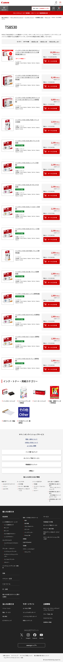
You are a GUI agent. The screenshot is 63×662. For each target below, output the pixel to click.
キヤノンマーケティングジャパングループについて (51, 609)
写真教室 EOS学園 (48, 522)
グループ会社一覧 (47, 614)
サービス (46, 517)
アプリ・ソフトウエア (28, 549)
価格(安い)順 (43, 41)
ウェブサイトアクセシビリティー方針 (13, 657)
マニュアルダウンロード (29, 612)
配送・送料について (31, 439)
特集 (3, 573)
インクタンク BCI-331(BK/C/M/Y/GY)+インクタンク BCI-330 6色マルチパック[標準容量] (27, 77)
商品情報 (5, 517)
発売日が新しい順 (53, 41)
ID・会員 (5, 589)
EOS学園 (20, 484)
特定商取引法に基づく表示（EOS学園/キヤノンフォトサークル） (55, 494)
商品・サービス (6, 612)
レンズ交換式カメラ (9, 525)
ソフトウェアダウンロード (30, 616)
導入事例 (4, 616)
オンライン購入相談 (23, 486)
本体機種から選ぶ (39, 17)
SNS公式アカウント (31, 630)
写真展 (35, 484)
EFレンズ (6, 530)
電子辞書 (27, 523)
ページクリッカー (29, 532)
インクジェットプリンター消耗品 (10, 566)
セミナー (36, 490)
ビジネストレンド (7, 620)
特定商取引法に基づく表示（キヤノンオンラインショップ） (55, 486)
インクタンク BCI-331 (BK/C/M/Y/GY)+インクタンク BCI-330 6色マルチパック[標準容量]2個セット (27, 52)
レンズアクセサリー (9, 536)
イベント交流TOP (37, 481)
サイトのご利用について (26, 655)
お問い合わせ (6, 655)
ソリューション (6, 608)
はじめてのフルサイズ (9, 484)
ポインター (27, 529)
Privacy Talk (27, 535)
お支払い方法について (31, 442)
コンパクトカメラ (7, 540)
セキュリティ (28, 552)
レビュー (5, 486)
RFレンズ (6, 527)
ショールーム (6, 584)
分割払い (31, 471)
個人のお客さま (5, 17)
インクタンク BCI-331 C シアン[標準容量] (27, 294)
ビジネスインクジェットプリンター (11, 555)
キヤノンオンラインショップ (16, 17)
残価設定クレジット (31, 464)
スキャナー (6, 562)
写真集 (24, 545)
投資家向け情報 (47, 622)
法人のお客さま (8, 604)
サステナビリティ (47, 618)
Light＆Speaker (27, 542)
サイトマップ (14, 655)
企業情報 (46, 604)
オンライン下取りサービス (31, 458)
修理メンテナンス (27, 620)
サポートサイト (28, 604)
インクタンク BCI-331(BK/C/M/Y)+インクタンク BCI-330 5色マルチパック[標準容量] (27, 100)
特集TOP (4, 481)
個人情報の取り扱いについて (41, 655)
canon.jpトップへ (31, 645)
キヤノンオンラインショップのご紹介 (51, 538)
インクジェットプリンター (10, 551)
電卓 (26, 520)
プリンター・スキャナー (8, 548)
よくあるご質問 (31, 446)
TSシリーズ (47, 17)
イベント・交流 (7, 579)
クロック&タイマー (29, 526)
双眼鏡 (24, 539)
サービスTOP (20, 481)
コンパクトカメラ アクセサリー (11, 544)
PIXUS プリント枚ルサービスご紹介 (51, 533)
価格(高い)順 (34, 41)
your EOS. (5, 489)
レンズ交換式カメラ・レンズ (9, 522)
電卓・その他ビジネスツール (30, 517)
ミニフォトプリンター (9, 559)
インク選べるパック (31, 452)
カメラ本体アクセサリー (10, 533)
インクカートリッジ (29, 17)
